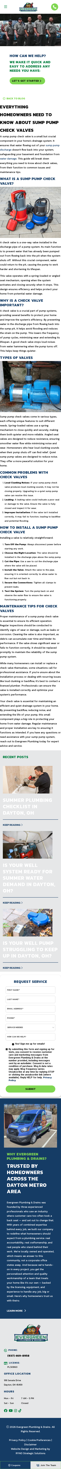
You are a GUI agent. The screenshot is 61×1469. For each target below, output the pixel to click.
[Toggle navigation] (5, 6)
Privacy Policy (17, 1440)
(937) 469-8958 (18, 1356)
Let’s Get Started (25, 81)
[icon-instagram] (16, 1410)
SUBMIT (30, 1089)
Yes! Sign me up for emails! (30, 1043)
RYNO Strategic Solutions (30, 1453)
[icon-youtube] (11, 1410)
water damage (8, 158)
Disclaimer (30, 1444)
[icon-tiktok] (20, 1410)
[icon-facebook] (6, 1410)
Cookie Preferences (39, 1440)
